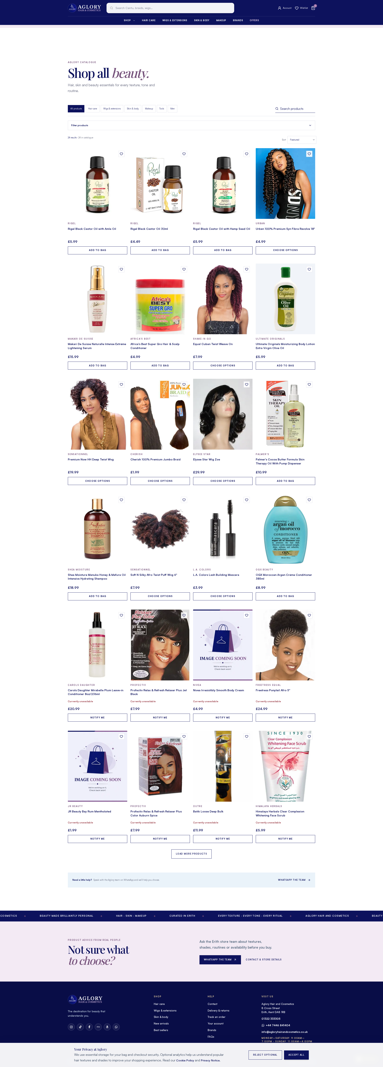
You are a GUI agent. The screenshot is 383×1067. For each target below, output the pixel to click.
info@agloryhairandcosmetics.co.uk (285, 1031)
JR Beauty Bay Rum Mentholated (89, 811)
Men (172, 108)
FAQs (211, 1036)
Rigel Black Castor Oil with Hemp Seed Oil (221, 228)
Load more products (191, 853)
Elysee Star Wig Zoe (206, 459)
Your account (215, 1023)
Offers (254, 20)
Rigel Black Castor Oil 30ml (149, 228)
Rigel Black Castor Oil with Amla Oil (92, 228)
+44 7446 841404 (278, 1025)
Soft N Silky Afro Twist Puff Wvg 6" (153, 574)
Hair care (148, 20)
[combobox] (170, 8)
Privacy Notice (210, 1060)
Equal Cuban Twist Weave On (213, 344)
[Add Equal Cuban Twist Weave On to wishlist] (247, 269)
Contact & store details (264, 959)
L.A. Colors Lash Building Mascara (216, 574)
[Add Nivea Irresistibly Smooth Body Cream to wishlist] (247, 615)
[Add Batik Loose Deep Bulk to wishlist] (247, 736)
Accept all (296, 1054)
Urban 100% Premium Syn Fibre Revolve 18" (285, 228)
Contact (212, 1004)
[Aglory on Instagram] (71, 1026)
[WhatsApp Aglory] (116, 1026)
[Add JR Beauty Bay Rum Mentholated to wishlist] (121, 736)
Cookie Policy (185, 1060)
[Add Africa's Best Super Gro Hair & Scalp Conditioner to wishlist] (184, 269)
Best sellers (161, 1030)
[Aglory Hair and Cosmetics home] (84, 8)
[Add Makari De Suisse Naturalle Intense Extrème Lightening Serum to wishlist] (121, 269)
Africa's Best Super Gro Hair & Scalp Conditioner (155, 346)
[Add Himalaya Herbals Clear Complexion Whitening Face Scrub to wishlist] (309, 736)
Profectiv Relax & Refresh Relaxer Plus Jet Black (158, 692)
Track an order (216, 1016)
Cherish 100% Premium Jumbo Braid (155, 459)
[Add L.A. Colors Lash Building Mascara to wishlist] (247, 500)
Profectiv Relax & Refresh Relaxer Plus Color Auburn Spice (156, 813)
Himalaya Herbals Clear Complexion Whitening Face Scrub (280, 813)
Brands (238, 20)
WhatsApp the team (292, 880)
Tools (161, 108)
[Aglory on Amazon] (107, 1026)
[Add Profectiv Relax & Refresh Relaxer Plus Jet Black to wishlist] (184, 615)
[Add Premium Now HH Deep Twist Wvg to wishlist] (121, 384)
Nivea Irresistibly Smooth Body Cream (218, 690)
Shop (127, 20)
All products (76, 108)
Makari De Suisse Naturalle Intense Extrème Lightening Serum (97, 346)
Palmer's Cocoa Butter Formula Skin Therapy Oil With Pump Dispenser (280, 461)
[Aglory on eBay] (98, 1026)
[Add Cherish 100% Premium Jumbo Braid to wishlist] (184, 384)
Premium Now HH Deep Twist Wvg (91, 459)
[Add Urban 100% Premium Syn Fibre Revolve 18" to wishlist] (309, 154)
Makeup (221, 20)
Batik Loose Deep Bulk (208, 811)
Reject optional (265, 1054)
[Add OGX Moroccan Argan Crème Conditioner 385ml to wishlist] (309, 500)
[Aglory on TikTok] (80, 1026)
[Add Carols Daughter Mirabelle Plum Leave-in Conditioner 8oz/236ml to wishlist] (121, 615)
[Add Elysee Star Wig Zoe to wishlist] (247, 384)
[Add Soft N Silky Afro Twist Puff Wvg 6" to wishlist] (184, 500)
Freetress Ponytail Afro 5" (273, 690)
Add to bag (97, 250)
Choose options (285, 250)
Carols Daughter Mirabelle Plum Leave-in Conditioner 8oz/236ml (95, 692)
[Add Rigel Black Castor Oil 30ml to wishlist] (184, 154)
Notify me (97, 717)
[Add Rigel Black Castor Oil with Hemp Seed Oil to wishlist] (247, 154)
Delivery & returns (218, 1010)
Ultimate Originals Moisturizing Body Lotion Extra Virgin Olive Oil (285, 346)
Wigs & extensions (174, 20)
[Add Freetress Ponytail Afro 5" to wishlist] (309, 615)
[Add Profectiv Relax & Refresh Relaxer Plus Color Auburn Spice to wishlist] (184, 736)
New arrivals (161, 1023)
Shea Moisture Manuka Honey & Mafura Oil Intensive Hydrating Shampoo (97, 576)
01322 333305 (271, 1018)
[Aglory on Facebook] (89, 1026)
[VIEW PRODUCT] (97, 183)
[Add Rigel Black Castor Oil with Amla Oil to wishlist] (121, 154)
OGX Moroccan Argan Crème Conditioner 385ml (284, 576)
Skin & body (201, 20)
